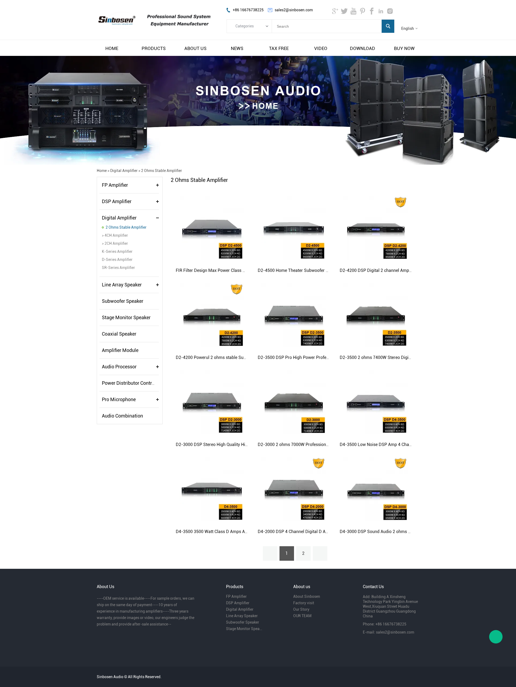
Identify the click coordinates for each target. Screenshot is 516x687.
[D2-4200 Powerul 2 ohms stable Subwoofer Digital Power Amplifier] (212, 314)
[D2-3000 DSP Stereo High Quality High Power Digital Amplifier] (212, 402)
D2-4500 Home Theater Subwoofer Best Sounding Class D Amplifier (322, 270)
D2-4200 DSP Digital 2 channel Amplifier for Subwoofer (393, 270)
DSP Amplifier (116, 201)
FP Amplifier (115, 185)
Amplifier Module (120, 350)
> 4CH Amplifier (115, 235)
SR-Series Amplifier (118, 267)
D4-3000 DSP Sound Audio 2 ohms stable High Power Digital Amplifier (407, 531)
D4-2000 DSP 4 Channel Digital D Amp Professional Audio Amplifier (322, 531)
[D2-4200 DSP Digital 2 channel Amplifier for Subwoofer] (375, 227)
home (111, 48)
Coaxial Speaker (119, 334)
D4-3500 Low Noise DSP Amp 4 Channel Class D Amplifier (395, 444)
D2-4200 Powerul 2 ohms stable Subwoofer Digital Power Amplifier (240, 357)
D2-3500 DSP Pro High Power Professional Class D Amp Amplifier (321, 357)
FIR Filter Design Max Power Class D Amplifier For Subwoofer (234, 270)
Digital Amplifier (124, 170)
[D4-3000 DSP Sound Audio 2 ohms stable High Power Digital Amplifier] (375, 489)
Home (102, 170)
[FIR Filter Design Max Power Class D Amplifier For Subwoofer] (212, 227)
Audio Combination (122, 416)
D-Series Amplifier (117, 259)
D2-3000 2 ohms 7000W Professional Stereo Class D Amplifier (317, 444)
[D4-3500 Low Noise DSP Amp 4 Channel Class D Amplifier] (375, 402)
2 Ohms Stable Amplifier (161, 170)
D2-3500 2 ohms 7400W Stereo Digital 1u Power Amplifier (395, 357)
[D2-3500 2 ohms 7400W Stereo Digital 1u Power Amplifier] (375, 314)
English (407, 28)
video (320, 48)
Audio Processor (119, 366)
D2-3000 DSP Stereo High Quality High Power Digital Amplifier (235, 444)
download (362, 48)
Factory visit (303, 603)
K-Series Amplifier (117, 251)
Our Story (301, 609)
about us (195, 48)
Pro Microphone (119, 399)
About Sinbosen (306, 596)
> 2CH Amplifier (115, 243)
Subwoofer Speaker (122, 301)
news (237, 48)
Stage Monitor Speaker (126, 317)
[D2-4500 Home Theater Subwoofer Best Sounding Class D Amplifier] (293, 227)
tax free (279, 48)
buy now (404, 48)
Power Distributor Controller (131, 383)
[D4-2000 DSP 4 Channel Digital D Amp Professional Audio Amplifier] (293, 489)
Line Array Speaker (122, 284)
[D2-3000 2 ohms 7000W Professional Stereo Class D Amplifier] (293, 402)
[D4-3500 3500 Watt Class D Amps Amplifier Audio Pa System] (212, 489)
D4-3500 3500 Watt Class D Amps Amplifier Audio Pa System (234, 531)
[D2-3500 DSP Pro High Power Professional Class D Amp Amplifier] (293, 314)
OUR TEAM (302, 616)
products (154, 48)
